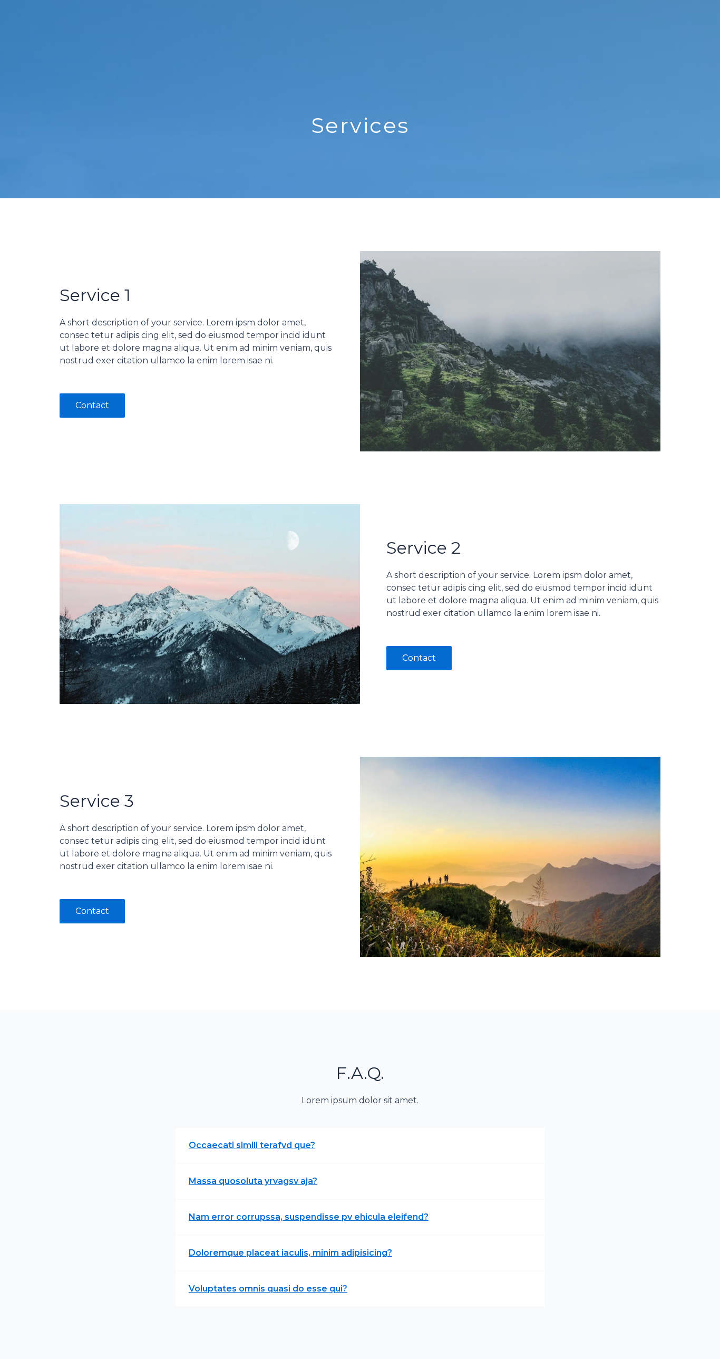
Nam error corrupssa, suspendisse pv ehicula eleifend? (309, 1217)
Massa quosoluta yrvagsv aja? (253, 1181)
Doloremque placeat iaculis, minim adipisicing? (290, 1253)
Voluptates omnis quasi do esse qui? (268, 1289)
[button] (360, 1145)
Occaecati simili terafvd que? (252, 1145)
